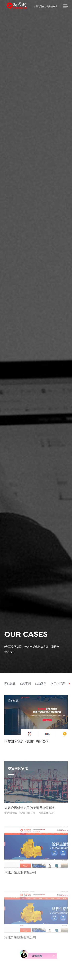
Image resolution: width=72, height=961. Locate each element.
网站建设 (10, 683)
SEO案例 (25, 683)
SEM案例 (41, 683)
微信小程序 (58, 683)
